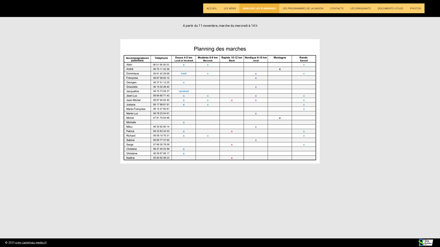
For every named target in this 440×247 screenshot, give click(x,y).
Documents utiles (390, 8)
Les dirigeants (360, 8)
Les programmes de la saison (303, 8)
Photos (415, 8)
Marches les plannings (259, 8)
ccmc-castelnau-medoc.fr (31, 242)
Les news (230, 8)
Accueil (212, 8)
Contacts (337, 8)
